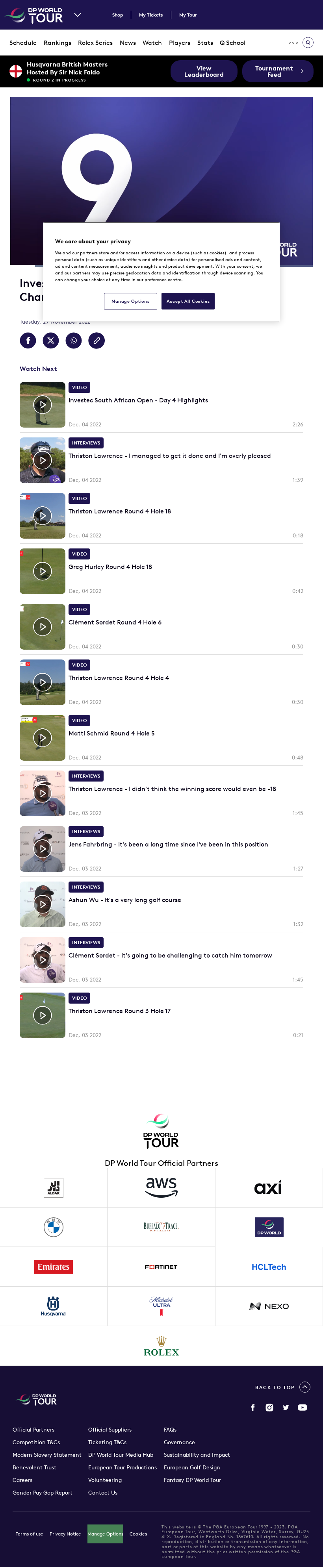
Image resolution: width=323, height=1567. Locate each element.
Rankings (57, 42)
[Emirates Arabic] (54, 1267)
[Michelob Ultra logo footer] (161, 1306)
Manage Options (105, 1534)
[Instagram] (269, 1407)
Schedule (23, 42)
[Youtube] (302, 1407)
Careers (22, 1480)
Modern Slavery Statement (47, 1454)
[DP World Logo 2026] (269, 1227)
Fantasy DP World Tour (192, 1480)
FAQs (170, 1429)
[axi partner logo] (269, 1188)
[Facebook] (253, 1407)
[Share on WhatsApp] (73, 340)
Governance (179, 1442)
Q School (232, 42)
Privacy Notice (65, 1534)
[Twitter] (286, 1407)
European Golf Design (192, 1467)
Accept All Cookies (188, 301)
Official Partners (33, 1429)
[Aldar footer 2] (54, 1188)
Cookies (138, 1534)
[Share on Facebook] (28, 340)
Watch (152, 42)
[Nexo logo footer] (269, 1306)
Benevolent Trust (34, 1467)
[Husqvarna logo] (54, 1306)
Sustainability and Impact (197, 1454)
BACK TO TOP (275, 1387)
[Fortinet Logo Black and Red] (161, 1267)
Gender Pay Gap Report (42, 1492)
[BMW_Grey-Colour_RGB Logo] (54, 1227)
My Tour (188, 15)
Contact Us (102, 1492)
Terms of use (29, 1534)
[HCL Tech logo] (269, 1267)
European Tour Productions (122, 1467)
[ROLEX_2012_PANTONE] (161, 1345)
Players (179, 42)
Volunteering (105, 1480)
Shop (117, 15)
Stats (205, 42)
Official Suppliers (110, 1429)
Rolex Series (95, 42)
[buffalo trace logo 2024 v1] (161, 1227)
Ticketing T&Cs (107, 1442)
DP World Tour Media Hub (120, 1454)
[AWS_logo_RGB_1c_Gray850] (161, 1188)
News (128, 42)
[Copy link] (96, 340)
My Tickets (151, 15)
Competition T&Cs (36, 1442)
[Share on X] (51, 340)
